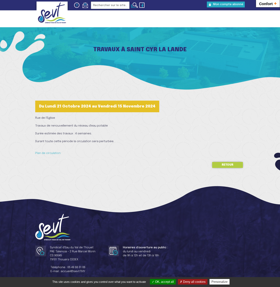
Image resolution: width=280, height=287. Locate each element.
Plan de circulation (48, 153)
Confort (268, 3)
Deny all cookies (194, 281)
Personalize (219, 281)
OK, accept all (164, 281)
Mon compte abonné (228, 4)
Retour (227, 164)
